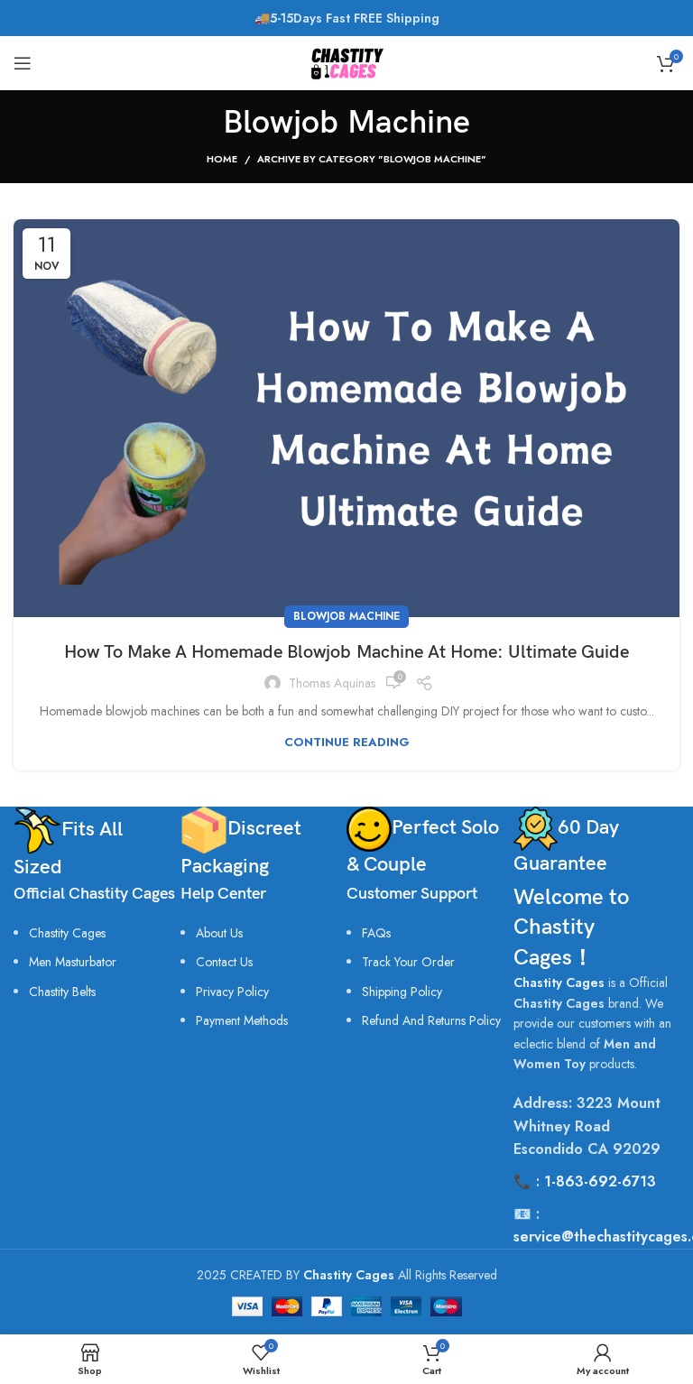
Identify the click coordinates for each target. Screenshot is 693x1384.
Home (222, 159)
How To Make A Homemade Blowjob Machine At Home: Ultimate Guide (346, 652)
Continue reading (347, 742)
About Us (219, 933)
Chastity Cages (67, 933)
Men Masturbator (72, 962)
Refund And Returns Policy (431, 1020)
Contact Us (224, 962)
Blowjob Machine (346, 616)
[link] (62, 992)
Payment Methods (242, 1020)
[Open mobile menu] (23, 63)
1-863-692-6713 (600, 1181)
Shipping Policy (402, 992)
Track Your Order (408, 962)
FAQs (376, 933)
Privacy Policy (232, 992)
